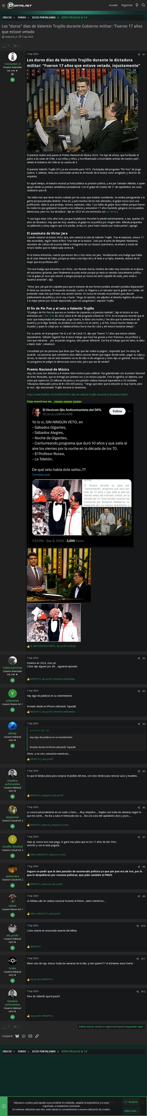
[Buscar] (143, 5)
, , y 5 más (49, 825)
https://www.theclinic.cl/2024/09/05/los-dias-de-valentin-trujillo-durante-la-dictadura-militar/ (77, 394)
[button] (3, 5)
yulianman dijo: (37, 730)
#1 (144, 54)
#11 (143, 958)
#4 (144, 724)
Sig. (15, 45)
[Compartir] (138, 54)
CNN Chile (48, 315)
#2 (144, 658)
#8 (144, 866)
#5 (144, 771)
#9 (144, 896)
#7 (144, 837)
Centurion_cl (11, 36)
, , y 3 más (48, 854)
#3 (144, 691)
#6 (144, 807)
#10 (143, 926)
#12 (143, 991)
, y (53, 646)
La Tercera (112, 211)
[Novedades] (137, 5)
